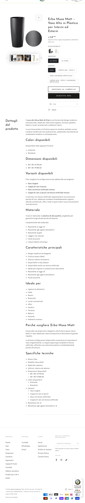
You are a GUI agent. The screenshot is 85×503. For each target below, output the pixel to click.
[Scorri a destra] (41, 58)
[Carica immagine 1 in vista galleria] (13, 58)
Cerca (40, 442)
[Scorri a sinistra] (6, 58)
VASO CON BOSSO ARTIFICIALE (61, 76)
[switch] (77, 494)
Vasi (7, 446)
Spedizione (42, 446)
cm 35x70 (54, 61)
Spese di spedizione (65, 39)
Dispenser (10, 453)
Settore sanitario (12, 471)
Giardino (9, 456)
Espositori (10, 460)
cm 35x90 (65, 61)
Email (24, 449)
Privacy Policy (43, 453)
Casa (7, 449)
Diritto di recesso (45, 449)
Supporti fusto (11, 464)
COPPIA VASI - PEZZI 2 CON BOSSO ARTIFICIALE (62, 81)
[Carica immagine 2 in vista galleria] (20, 58)
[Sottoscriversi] (78, 443)
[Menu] (81, 479)
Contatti (9, 467)
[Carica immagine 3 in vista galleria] (27, 58)
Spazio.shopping (16, 489)
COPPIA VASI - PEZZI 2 (66, 70)
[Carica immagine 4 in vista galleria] (35, 58)
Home (8, 442)
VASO (52, 70)
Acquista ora (63, 96)
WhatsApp (26, 446)
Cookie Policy (43, 456)
